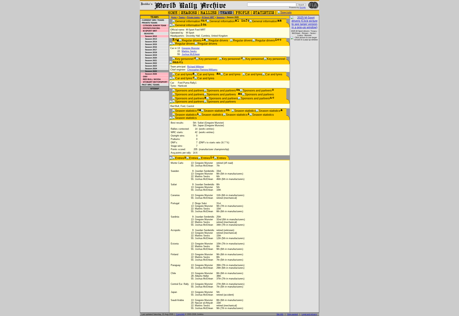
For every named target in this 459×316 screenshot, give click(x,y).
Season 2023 (149, 66)
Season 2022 (149, 63)
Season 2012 (149, 36)
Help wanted (292, 314)
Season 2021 (149, 60)
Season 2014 (149, 42)
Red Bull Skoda (151, 79)
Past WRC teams (150, 85)
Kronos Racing (150, 28)
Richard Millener (195, 66)
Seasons (147, 33)
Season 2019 (149, 55)
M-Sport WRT (149, 31)
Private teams (149, 23)
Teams (154, 17)
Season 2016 (149, 47)
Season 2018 (149, 52)
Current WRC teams (152, 20)
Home (174, 17)
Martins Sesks (189, 51)
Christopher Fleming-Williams (202, 69)
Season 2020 (149, 58)
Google (303, 7)
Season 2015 (149, 44)
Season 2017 (149, 50)
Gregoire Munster (191, 48)
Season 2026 (149, 74)
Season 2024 (149, 68)
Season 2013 (149, 39)
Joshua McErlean (191, 54)
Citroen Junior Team (153, 25)
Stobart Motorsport (154, 82)
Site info (279, 314)
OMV (144, 77)
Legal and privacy (309, 314)
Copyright (180, 314)
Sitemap (154, 89)
